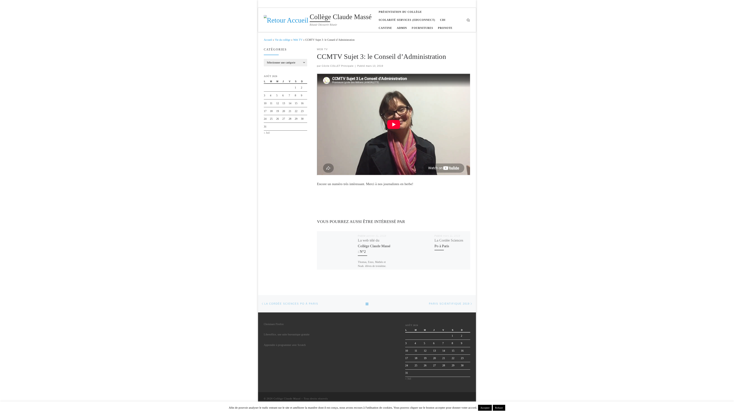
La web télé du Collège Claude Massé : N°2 (374, 245)
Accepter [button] (485, 407)
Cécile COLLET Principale (338, 66)
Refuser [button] (499, 407)
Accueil (268, 39)
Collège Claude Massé (287, 398)
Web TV (297, 39)
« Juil (267, 132)
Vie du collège (282, 39)
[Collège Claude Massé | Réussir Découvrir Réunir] (286, 19)
